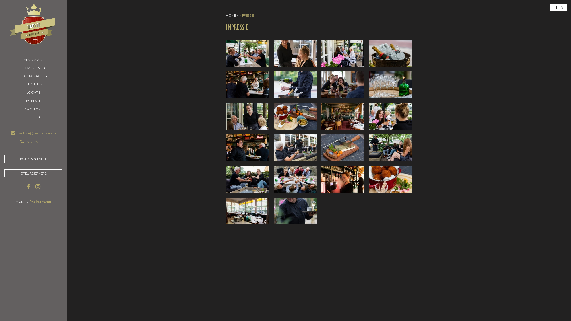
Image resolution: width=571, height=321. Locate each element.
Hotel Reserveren (33, 174)
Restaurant (33, 76)
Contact (33, 109)
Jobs (33, 117)
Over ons (33, 68)
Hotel (33, 84)
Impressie (33, 101)
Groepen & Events (33, 159)
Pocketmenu (40, 202)
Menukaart (33, 60)
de (562, 8)
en (554, 8)
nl (546, 8)
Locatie (33, 93)
